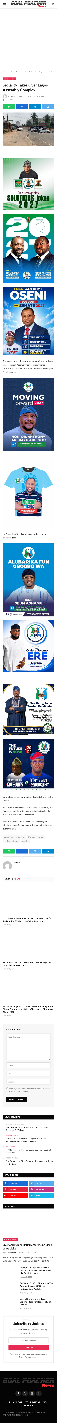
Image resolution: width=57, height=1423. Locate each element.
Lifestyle (17, 1402)
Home (7, 1402)
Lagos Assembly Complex (14, 837)
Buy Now (28, 1406)
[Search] (53, 4)
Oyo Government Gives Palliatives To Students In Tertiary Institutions (30, 1162)
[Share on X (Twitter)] (48, 106)
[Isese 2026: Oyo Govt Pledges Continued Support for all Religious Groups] (28, 944)
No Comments (43, 96)
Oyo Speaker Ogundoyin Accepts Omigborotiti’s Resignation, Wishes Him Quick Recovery (36, 1270)
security (25, 841)
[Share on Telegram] (35, 106)
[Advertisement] (28, 39)
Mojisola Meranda (35, 837)
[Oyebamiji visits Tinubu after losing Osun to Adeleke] (28, 1226)
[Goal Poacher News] (28, 4)
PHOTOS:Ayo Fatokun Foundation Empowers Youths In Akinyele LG (29, 1151)
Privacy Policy (24, 1357)
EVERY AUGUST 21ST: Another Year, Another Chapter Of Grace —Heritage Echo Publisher (37, 1286)
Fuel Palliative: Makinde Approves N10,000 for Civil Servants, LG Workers (27, 1128)
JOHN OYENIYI (11, 1135)
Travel (45, 1402)
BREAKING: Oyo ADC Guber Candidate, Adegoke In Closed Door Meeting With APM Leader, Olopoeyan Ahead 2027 (28, 1009)
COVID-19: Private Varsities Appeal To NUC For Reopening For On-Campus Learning (26, 1139)
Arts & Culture (32, 1402)
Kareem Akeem (11, 1146)
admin (13, 96)
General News (9, 79)
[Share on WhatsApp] (9, 106)
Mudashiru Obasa (11, 841)
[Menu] (4, 4)
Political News (10, 1239)
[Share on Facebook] (22, 106)
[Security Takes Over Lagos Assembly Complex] (28, 129)
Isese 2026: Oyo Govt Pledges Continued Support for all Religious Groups (36, 1302)
